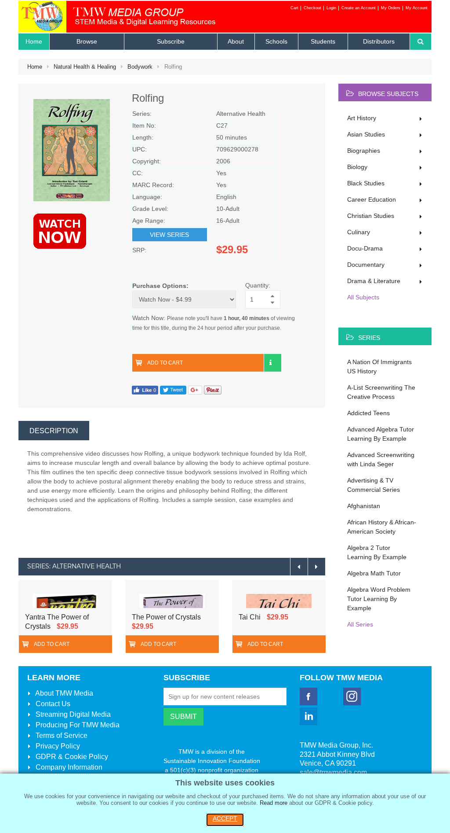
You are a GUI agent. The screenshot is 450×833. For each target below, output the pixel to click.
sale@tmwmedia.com (333, 772)
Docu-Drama (365, 248)
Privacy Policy (57, 746)
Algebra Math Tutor (374, 573)
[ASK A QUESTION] (272, 363)
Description (53, 431)
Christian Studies (370, 215)
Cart (294, 8)
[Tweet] (173, 389)
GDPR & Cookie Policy (71, 756)
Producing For (77, 725)
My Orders (390, 8)
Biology (357, 166)
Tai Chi (250, 617)
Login (331, 8)
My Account (417, 8)
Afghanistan (363, 505)
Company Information (68, 767)
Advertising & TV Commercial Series (373, 485)
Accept (225, 818)
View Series (169, 234)
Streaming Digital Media (72, 714)
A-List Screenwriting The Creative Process (381, 392)
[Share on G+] (195, 389)
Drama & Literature (373, 280)
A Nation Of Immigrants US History (379, 366)
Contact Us (52, 704)
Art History (361, 118)
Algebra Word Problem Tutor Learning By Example (378, 599)
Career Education (371, 199)
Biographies (363, 150)
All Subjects (363, 297)
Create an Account (358, 8)
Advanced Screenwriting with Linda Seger (380, 459)
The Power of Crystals (166, 617)
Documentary (366, 264)
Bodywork (139, 66)
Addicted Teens (368, 412)
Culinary (358, 232)
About (63, 693)
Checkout (312, 8)
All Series (360, 624)
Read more (273, 803)
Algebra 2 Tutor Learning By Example (376, 552)
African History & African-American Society (381, 527)
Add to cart (165, 363)
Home (34, 66)
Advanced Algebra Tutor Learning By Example (380, 434)
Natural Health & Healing (85, 66)
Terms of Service (60, 735)
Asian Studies (366, 134)
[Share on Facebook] (145, 389)
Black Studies (366, 183)
